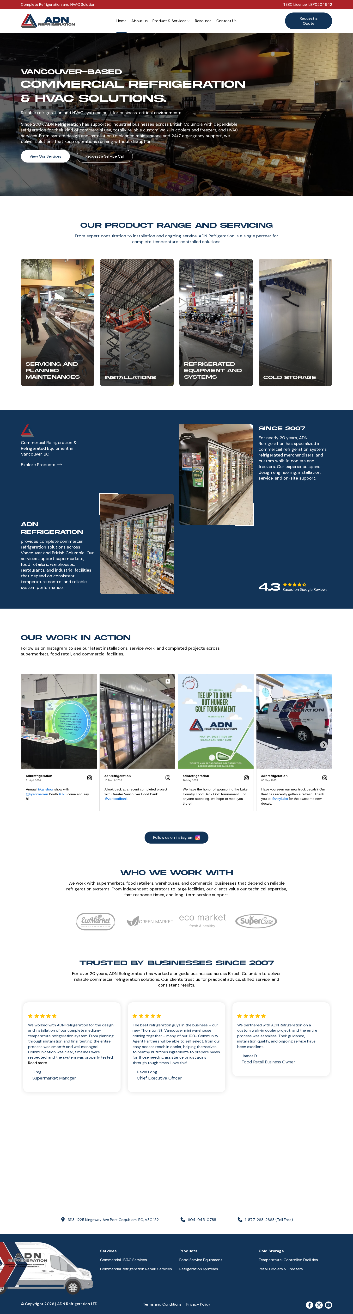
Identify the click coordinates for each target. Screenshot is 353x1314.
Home (121, 20)
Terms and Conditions (162, 1304)
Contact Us (226, 20)
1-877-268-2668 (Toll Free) (269, 1219)
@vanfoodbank (116, 799)
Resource (203, 20)
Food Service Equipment (200, 1259)
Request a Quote (308, 21)
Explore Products (38, 465)
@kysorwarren (37, 794)
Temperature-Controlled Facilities (288, 1259)
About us (139, 20)
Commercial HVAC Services (123, 1259)
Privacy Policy (198, 1304)
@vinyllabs (280, 799)
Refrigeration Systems (198, 1268)
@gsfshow (45, 789)
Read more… (38, 1062)
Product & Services (169, 20)
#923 (63, 794)
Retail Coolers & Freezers (281, 1268)
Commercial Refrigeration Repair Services (136, 1268)
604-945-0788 (202, 1219)
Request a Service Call (104, 156)
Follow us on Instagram (173, 837)
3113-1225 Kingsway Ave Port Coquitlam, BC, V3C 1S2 (113, 1219)
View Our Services (45, 156)
